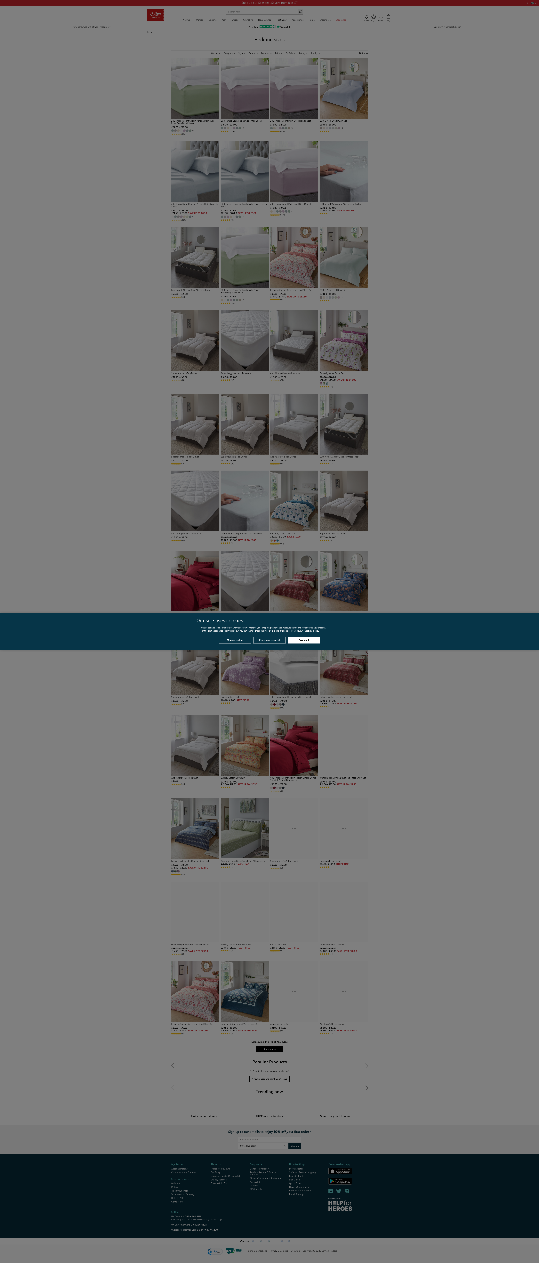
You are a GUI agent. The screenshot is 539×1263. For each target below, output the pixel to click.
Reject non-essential (269, 640)
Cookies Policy (311, 631)
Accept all (304, 640)
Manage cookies (235, 640)
